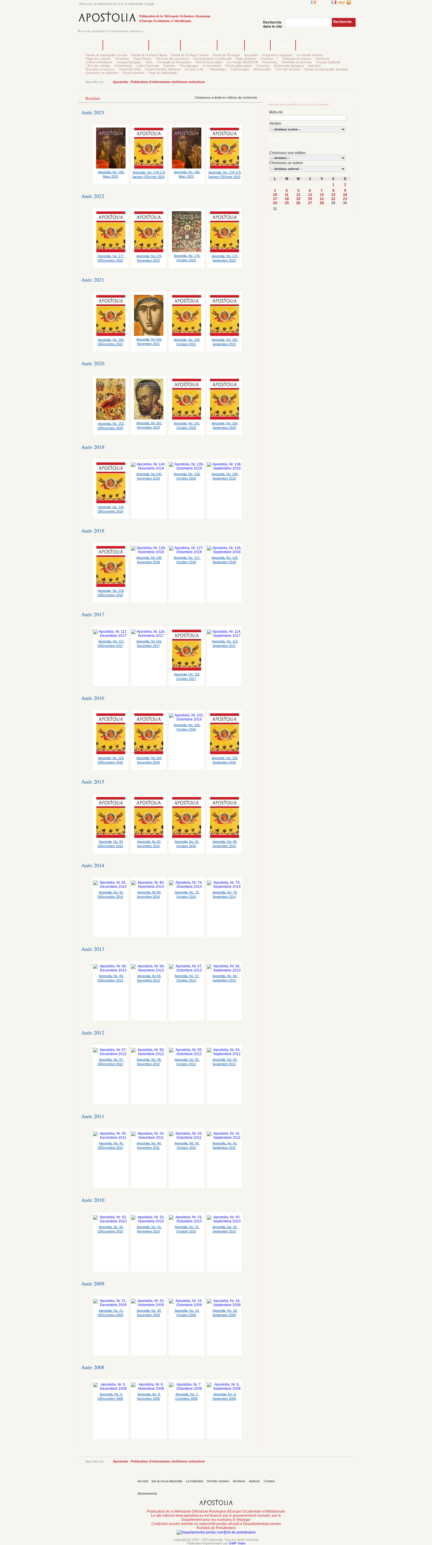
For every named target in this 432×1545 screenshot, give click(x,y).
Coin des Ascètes (287, 69)
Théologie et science (296, 58)
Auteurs (257, 45)
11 (287, 195)
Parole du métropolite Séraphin (326, 69)
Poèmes (169, 65)
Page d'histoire (246, 58)
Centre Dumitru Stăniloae (162, 69)
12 (298, 195)
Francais (325, 2)
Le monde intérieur (310, 55)
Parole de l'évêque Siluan (149, 55)
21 (322, 199)
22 (333, 199)
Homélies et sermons (297, 62)
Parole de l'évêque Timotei (189, 55)
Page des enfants (98, 58)
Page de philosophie (162, 73)
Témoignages (189, 65)
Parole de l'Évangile (226, 55)
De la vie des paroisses (172, 58)
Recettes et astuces (100, 69)
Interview (314, 65)
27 (310, 203)
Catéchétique (239, 69)
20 (310, 199)
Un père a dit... (195, 69)
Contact (283, 45)
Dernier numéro (199, 45)
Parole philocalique (238, 65)
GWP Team (237, 1543)
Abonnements (312, 45)
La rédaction (164, 45)
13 (310, 195)
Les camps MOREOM (242, 62)
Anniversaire (262, 69)
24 (275, 203)
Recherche (342, 22)
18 (287, 199)
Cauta (276, 140)
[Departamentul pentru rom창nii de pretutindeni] (216, 1532)
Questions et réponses (102, 73)
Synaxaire (122, 58)
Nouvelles (251, 55)
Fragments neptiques (277, 55)
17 (275, 199)
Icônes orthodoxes (99, 62)
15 (333, 195)
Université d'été (130, 69)
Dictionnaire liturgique (289, 65)
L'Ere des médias (98, 65)
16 (345, 195)
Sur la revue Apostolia (125, 45)
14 (322, 195)
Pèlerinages (218, 69)
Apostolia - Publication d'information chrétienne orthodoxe (159, 82)
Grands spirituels (328, 62)
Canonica (262, 65)
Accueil (90, 45)
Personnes (270, 62)
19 (298, 199)
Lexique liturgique (129, 62)
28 (322, 203)
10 (275, 195)
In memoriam (212, 65)
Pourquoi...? (269, 58)
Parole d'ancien (133, 73)
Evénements (124, 65)
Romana (305, 2)
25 (287, 203)
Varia (149, 62)
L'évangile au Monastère (174, 62)
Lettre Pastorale (148, 65)
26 (298, 203)
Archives (231, 45)
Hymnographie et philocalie (212, 58)
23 (345, 199)
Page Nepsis (142, 58)
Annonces (322, 58)
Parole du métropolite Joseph (106, 55)
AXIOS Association (208, 62)
